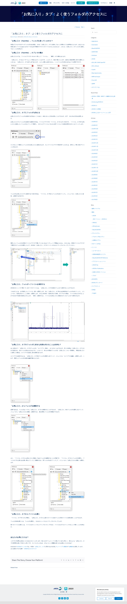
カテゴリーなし (96, 87)
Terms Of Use (63, 594)
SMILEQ (95, 222)
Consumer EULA (81, 594)
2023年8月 (94, 178)
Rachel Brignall (14, 36)
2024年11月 (95, 146)
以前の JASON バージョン (99, 272)
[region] (109, 594)
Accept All (118, 598)
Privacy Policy (69, 594)
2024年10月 (95, 150)
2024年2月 (94, 160)
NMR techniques (96, 76)
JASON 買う (95, 279)
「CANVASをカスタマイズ (29, 549)
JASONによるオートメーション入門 (101, 112)
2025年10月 (95, 129)
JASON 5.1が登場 (96, 109)
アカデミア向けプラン (99, 237)
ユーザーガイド (97, 251)
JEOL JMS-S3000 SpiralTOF (98, 62)
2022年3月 (94, 196)
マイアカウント (96, 286)
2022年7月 (94, 192)
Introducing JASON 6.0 (97, 102)
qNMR (93, 84)
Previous (77, 27)
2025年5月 (94, 132)
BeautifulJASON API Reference (100, 258)
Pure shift (94, 80)
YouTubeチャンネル (22, 546)
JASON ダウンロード (97, 283)
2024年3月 (94, 157)
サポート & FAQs (96, 244)
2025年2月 (94, 136)
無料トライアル (96, 208)
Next (82, 27)
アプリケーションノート (99, 261)
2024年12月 (95, 143)
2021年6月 (94, 199)
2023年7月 (94, 182)
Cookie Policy (75, 594)
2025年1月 (94, 139)
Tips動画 (70, 546)
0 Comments (35, 36)
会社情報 (62, 592)
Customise (101, 598)
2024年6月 (94, 153)
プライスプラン (96, 233)
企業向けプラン (97, 240)
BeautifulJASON (96, 48)
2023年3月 (94, 185)
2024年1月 (94, 164)
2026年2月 (94, 125)
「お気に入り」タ (39, 546)
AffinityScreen (96, 226)
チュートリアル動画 (61, 546)
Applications (95, 41)
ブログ (94, 275)
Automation (95, 45)
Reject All (110, 598)
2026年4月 (94, 121)
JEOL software (29, 36)
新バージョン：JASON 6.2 (100, 219)
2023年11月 (95, 167)
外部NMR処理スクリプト (99, 254)
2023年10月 (95, 171)
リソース (94, 247)
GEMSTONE (95, 52)
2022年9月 (94, 189)
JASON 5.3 (94, 105)
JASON (25, 36)
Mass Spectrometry (97, 73)
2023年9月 (94, 175)
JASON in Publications (98, 268)
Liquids (93, 69)
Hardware (94, 55)
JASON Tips (95, 265)
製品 (93, 212)
